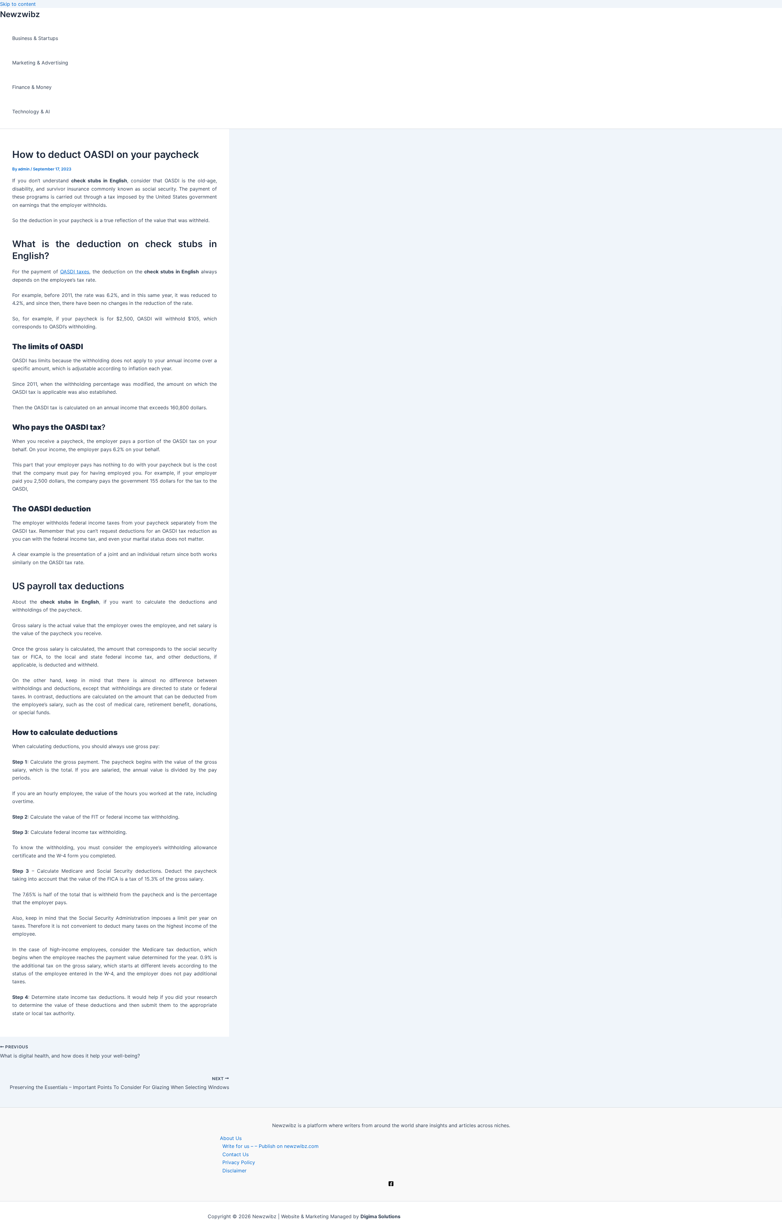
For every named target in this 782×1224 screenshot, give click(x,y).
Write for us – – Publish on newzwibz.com (270, 1146)
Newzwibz (20, 14)
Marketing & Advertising (40, 63)
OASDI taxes (75, 272)
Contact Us (235, 1154)
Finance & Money (32, 87)
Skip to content (18, 4)
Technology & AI (31, 111)
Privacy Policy (238, 1162)
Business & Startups (35, 38)
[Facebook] (391, 1185)
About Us (231, 1138)
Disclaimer (234, 1170)
